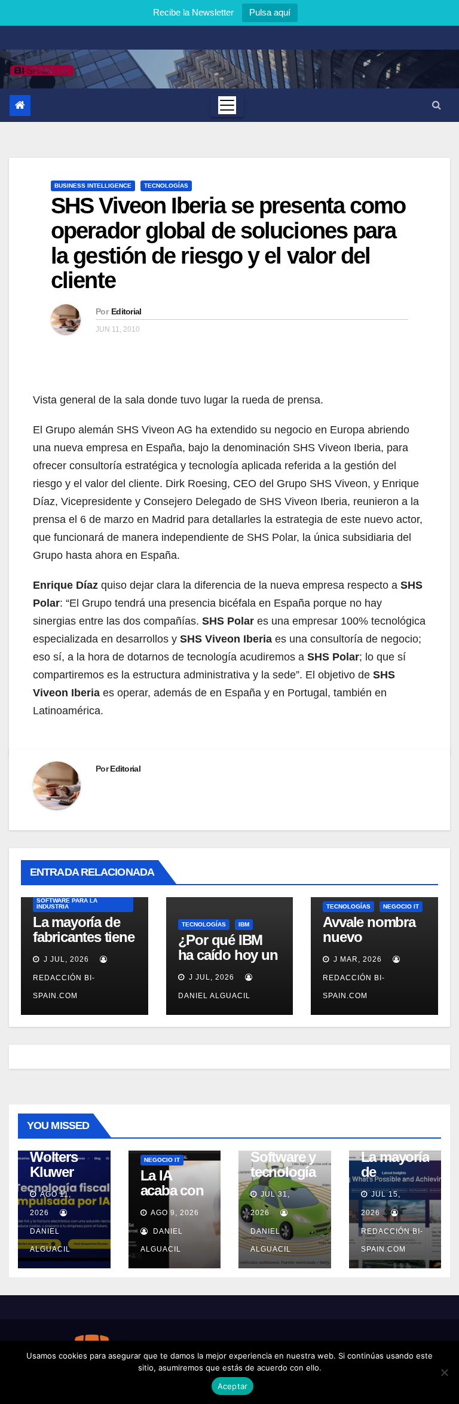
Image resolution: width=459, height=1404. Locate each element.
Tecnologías (166, 185)
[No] (444, 1372)
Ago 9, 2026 (175, 1213)
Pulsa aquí (269, 12)
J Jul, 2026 (65, 959)
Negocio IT (401, 906)
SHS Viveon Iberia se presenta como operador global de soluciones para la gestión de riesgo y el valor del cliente (228, 243)
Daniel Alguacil (50, 1240)
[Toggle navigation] (227, 105)
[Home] (20, 105)
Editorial (126, 311)
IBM (243, 924)
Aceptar (233, 1386)
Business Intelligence (92, 185)
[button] (436, 105)
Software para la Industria (66, 903)
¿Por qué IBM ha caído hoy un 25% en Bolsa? (228, 955)
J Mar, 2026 (356, 959)
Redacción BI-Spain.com (64, 987)
